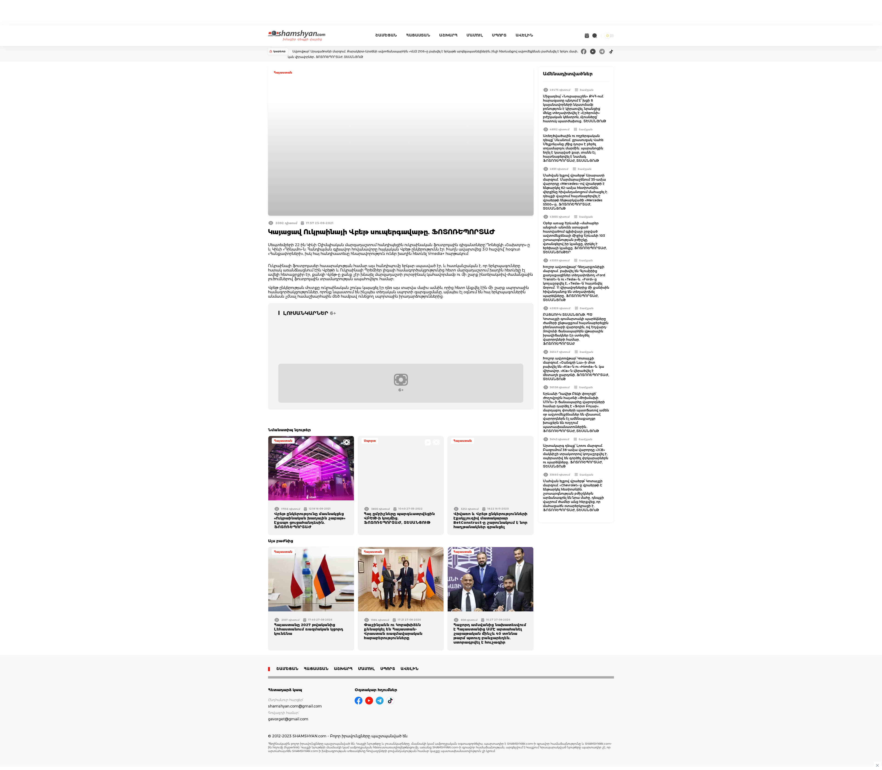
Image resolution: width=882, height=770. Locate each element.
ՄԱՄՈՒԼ (474, 35)
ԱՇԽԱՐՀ (448, 35)
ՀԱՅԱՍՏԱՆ (418, 35)
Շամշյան (587, 89)
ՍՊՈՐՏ (499, 35)
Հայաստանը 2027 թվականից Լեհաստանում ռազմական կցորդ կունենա (308, 629)
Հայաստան (283, 72)
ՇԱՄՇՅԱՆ (386, 35)
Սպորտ (370, 440)
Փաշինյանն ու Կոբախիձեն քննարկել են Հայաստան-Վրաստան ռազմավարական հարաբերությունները (393, 631)
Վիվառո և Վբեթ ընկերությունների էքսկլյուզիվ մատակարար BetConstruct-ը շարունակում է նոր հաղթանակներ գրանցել (490, 520)
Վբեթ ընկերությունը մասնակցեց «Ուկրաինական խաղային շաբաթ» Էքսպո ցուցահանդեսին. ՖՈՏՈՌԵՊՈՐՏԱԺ (309, 520)
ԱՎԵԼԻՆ (524, 35)
